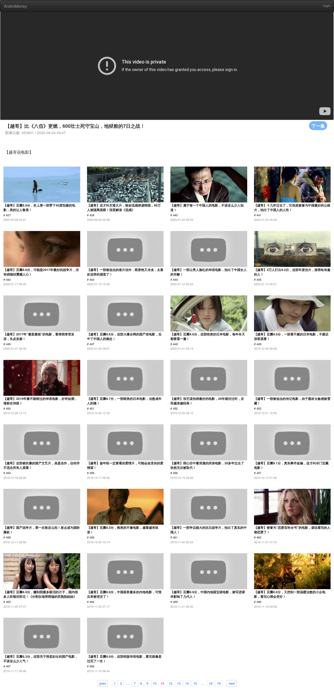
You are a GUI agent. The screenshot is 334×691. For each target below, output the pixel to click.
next (232, 683)
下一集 (318, 125)
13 (179, 683)
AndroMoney (15, 6)
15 (195, 683)
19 (219, 683)
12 (170, 683)
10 (155, 683)
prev (103, 683)
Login (326, 5)
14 (187, 683)
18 (210, 683)
